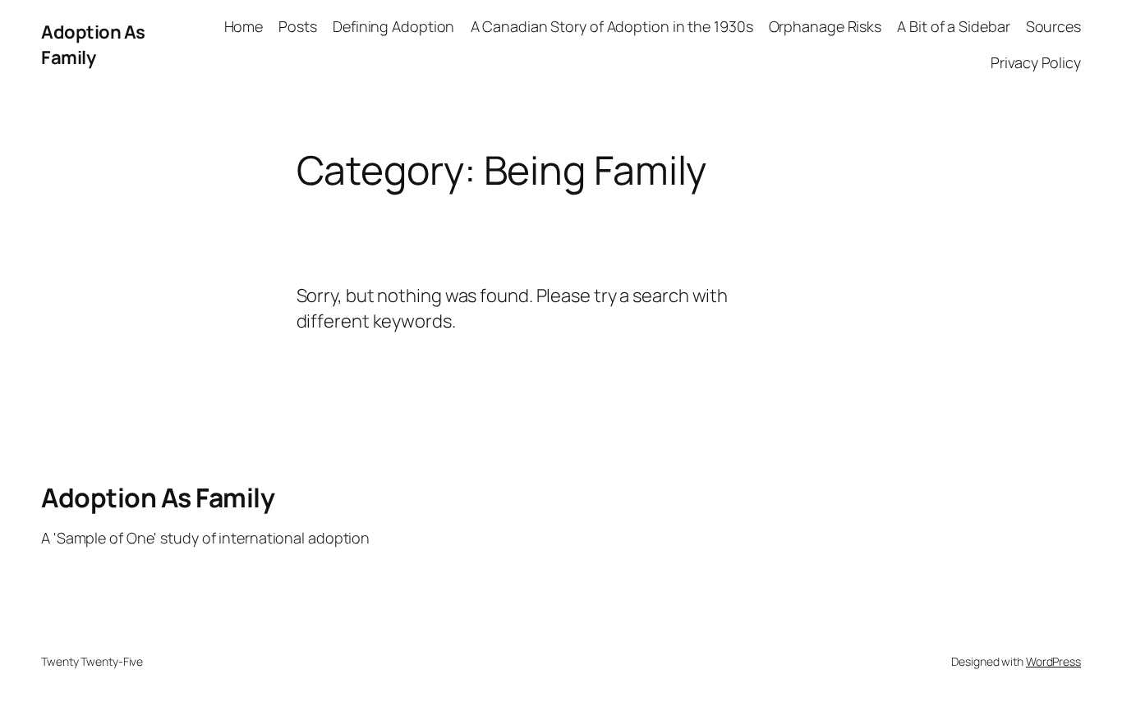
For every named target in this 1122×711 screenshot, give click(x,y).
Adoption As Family (93, 45)
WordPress (1053, 661)
